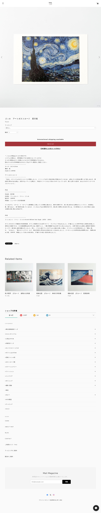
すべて (11, 315)
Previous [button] (2, 57)
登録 (66, 482)
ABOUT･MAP (9, 426)
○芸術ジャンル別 (10, 357)
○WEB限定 (8, 399)
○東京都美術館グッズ (11, 329)
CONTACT (8, 438)
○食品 (7, 390)
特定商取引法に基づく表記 (56, 500)
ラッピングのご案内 (11, 450)
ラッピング (8, 125)
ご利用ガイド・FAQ (11, 444)
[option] (50, 57)
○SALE (7, 409)
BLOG (7, 432)
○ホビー (7, 395)
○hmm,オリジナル (10, 334)
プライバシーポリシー (44, 500)
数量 (6, 132)
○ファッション (9, 371)
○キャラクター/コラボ (12, 348)
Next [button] (99, 57)
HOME (7, 421)
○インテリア (9, 376)
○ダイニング (9, 381)
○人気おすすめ (9, 338)
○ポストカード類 (10, 362)
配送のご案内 (9, 456)
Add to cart (50, 144)
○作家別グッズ (9, 343)
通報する (17, 243)
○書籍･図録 (8, 385)
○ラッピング (9, 404)
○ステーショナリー (11, 366)
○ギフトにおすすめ (11, 352)
